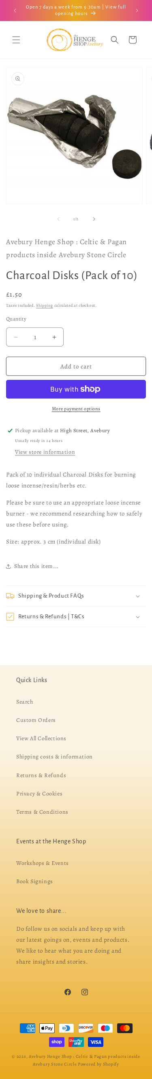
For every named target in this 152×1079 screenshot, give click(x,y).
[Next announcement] (137, 11)
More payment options (76, 408)
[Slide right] (94, 219)
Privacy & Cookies (39, 793)
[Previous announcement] (15, 11)
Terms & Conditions (42, 812)
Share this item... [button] (36, 566)
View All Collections (41, 738)
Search (24, 701)
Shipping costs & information (54, 756)
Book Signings (34, 881)
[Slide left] (58, 219)
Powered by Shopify (98, 1064)
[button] (16, 40)
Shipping (44, 305)
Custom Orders (36, 720)
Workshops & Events (42, 863)
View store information (45, 452)
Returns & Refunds (41, 775)
